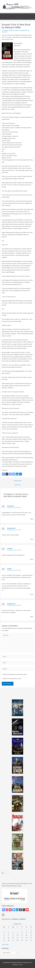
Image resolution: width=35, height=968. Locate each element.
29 (22, 940)
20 (13, 937)
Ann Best (9, 568)
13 (13, 935)
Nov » (7, 944)
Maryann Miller (14, 30)
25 (4, 940)
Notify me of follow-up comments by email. (15, 674)
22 (22, 937)
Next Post (17, 484)
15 (22, 935)
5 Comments (5, 30)
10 (31, 932)
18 (4, 937)
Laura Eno (9, 548)
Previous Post (17, 480)
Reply (31, 519)
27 (13, 940)
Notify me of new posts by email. (12, 678)
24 (31, 937)
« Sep (3, 944)
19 (8, 937)
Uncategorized (23, 30)
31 (31, 940)
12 (8, 935)
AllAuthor (23, 919)
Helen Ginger (10, 506)
